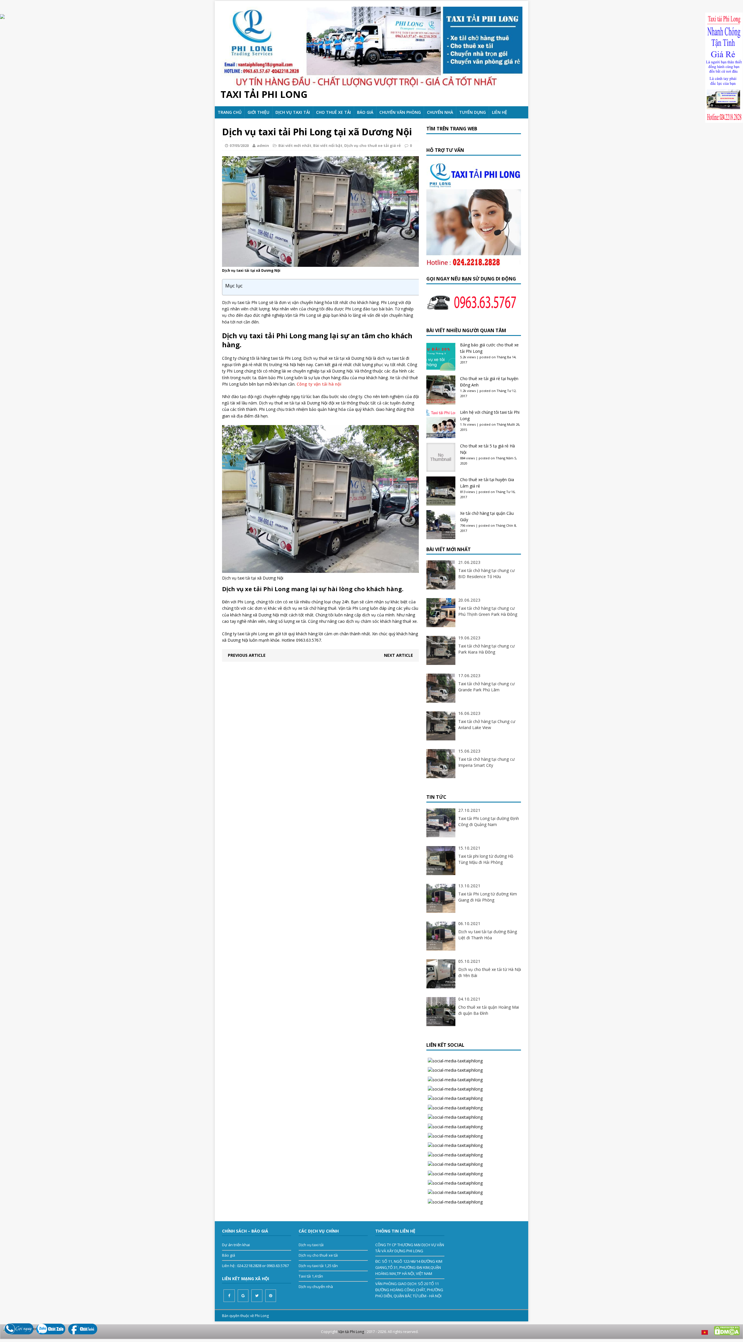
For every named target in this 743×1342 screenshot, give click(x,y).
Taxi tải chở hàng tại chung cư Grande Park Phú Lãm (486, 686)
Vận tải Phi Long (351, 1331)
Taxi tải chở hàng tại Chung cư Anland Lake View (486, 724)
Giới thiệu (258, 112)
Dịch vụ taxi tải (292, 112)
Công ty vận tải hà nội (319, 384)
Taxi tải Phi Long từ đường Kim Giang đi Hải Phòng (487, 897)
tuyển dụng (472, 112)
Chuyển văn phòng (400, 112)
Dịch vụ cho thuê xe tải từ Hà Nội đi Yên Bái (489, 972)
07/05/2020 (239, 145)
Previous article (247, 655)
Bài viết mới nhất (294, 145)
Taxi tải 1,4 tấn (311, 1276)
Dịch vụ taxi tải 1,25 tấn (318, 1265)
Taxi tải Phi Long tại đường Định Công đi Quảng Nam (488, 821)
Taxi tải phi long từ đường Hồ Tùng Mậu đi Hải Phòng (485, 859)
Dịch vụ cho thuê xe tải (318, 1255)
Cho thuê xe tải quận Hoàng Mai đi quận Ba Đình (488, 1010)
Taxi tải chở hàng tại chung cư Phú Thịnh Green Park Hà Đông (487, 611)
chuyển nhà (440, 112)
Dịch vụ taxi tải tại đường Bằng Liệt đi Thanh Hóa (487, 934)
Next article (398, 655)
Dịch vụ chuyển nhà (316, 1286)
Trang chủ (229, 112)
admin (263, 145)
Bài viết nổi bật (327, 145)
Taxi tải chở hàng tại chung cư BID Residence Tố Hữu (486, 573)
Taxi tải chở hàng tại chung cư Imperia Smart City (486, 762)
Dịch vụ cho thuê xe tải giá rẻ (372, 145)
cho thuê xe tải (333, 112)
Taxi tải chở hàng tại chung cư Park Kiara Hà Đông (486, 649)
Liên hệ (499, 112)
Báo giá (365, 112)
